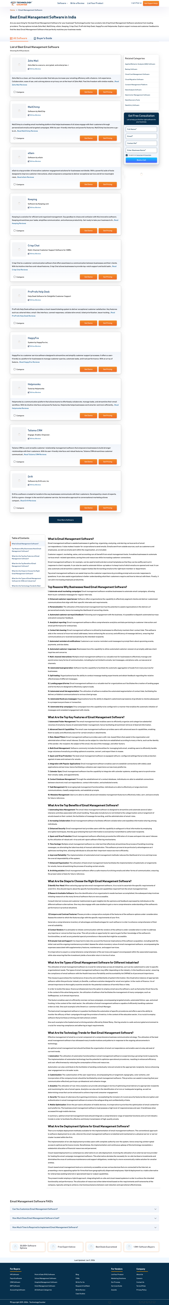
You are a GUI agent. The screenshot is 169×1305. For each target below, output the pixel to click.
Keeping (32, 199)
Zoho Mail (33, 61)
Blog (77, 1274)
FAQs (77, 1278)
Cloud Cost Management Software (137, 74)
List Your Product (95, 3)
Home (12, 10)
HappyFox (33, 338)
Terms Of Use (141, 1286)
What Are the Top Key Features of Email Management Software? (25, 557)
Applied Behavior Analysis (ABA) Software (140, 64)
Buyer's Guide (44, 38)
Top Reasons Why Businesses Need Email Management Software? (26, 550)
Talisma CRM (35, 430)
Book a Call (141, 160)
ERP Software (15, 1286)
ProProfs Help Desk (39, 292)
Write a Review (77, 3)
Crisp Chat (33, 245)
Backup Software (131, 69)
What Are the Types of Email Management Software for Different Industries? (26, 580)
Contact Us (140, 1282)
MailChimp (34, 107)
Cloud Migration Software (134, 79)
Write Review (80, 1290)
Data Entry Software (132, 105)
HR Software (14, 1274)
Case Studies (80, 1294)
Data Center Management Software (137, 95)
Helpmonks (34, 384)
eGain (31, 153)
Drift (30, 477)
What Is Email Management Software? (25, 544)
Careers (139, 1278)
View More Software (65, 520)
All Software (20, 38)
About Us (139, 1274)
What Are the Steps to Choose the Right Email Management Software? (26, 572)
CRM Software (15, 1282)
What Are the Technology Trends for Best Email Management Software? (26, 587)
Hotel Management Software (45, 1286)
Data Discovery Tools (132, 100)
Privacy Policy (141, 1290)
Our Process (115, 1282)
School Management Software (45, 1278)
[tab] (19, 38)
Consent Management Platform (136, 84)
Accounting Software (17, 1290)
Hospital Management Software (46, 1282)
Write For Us (80, 1282)
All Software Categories (43, 1290)
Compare (20, 92)
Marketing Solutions (118, 1278)
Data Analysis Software (133, 90)
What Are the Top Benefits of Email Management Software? (24, 565)
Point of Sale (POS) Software (45, 1274)
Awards (114, 1290)
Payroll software (16, 1278)
